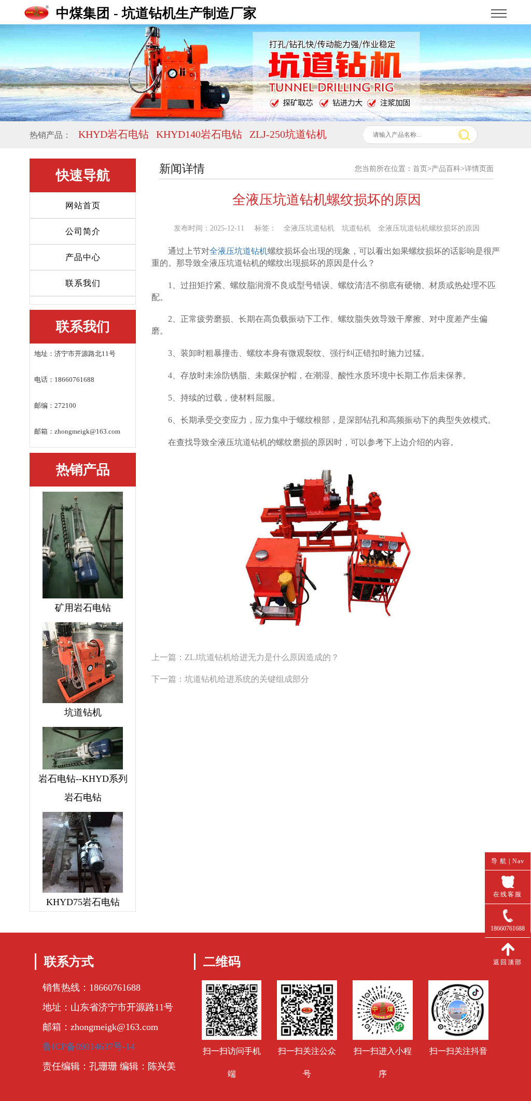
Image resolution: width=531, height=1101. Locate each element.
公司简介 (83, 231)
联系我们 (83, 283)
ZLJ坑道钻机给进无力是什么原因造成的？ (262, 657)
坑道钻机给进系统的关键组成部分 (247, 679)
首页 (420, 169)
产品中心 (83, 257)
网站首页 (83, 205)
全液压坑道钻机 (238, 251)
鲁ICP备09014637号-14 (89, 1046)
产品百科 (445, 169)
